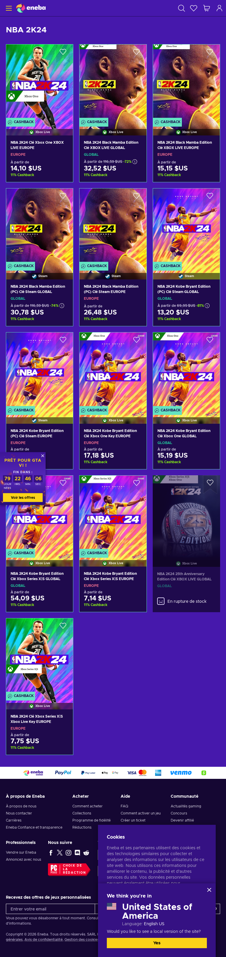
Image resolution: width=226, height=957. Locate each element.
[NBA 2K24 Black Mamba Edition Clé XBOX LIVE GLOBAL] (112, 82)
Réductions (82, 827)
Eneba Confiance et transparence (34, 827)
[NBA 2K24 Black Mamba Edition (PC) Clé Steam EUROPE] (112, 226)
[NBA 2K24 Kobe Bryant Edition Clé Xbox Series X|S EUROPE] (112, 514)
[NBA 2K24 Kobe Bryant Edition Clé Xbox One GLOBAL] (186, 370)
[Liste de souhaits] (193, 8)
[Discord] (77, 852)
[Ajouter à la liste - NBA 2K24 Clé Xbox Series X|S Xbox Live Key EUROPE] (63, 627)
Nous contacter (19, 813)
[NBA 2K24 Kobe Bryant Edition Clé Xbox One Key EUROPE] (112, 370)
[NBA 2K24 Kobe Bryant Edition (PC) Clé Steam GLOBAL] (186, 226)
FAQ (124, 806)
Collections (81, 813)
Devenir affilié (182, 820)
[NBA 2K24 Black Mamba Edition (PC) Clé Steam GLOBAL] (39, 226)
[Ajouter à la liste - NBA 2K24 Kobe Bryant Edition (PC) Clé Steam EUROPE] (63, 341)
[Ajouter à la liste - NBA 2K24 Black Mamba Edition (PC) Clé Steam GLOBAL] (63, 197)
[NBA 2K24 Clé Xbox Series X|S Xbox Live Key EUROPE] (39, 656)
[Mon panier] (206, 8)
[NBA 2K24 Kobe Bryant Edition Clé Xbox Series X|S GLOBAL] (39, 514)
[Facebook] (51, 852)
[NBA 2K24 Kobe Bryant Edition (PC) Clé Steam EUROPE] (39, 370)
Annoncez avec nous (23, 859)
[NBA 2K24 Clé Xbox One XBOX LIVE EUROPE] (39, 82)
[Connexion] (219, 8)
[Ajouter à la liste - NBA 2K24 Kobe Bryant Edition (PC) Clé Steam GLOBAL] (210, 197)
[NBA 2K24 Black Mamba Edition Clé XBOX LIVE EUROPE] (186, 82)
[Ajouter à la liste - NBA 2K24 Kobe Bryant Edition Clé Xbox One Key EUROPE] (136, 341)
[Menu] (8, 8)
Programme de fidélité (91, 820)
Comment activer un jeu (141, 813)
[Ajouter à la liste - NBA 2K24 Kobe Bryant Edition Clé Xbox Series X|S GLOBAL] (63, 485)
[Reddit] (86, 852)
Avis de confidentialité (43, 939)
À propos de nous (21, 806)
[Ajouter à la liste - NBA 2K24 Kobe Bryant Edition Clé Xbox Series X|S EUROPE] (136, 485)
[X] (60, 852)
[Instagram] (69, 852)
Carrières (13, 820)
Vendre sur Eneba (21, 852)
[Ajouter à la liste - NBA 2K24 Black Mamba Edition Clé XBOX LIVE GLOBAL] (136, 53)
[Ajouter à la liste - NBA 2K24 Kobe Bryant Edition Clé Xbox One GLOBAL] (210, 341)
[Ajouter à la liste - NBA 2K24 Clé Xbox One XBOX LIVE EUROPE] (63, 53)
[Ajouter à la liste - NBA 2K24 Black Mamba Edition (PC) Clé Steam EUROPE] (136, 197)
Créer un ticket (133, 820)
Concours (179, 813)
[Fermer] (209, 889)
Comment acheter (87, 806)
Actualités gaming (186, 806)
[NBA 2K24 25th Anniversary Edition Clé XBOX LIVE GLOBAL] (186, 513)
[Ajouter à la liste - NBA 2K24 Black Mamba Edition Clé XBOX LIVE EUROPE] (210, 53)
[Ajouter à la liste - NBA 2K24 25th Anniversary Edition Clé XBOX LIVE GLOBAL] (210, 484)
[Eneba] (31, 8)
